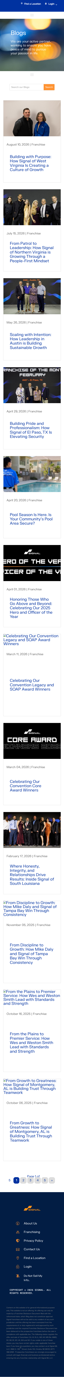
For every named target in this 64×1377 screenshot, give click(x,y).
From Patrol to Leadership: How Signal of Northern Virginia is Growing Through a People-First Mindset (32, 252)
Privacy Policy (33, 1241)
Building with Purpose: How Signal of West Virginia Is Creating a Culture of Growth (30, 163)
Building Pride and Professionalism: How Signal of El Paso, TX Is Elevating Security (31, 430)
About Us (30, 1223)
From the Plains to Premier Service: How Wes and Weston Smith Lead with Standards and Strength (31, 1042)
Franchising (32, 1232)
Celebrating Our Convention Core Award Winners (25, 786)
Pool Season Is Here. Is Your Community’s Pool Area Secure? (31, 519)
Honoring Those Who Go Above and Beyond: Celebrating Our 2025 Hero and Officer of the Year (31, 608)
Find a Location (32, 3)
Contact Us (32, 1249)
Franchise (38, 145)
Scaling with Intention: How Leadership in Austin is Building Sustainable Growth (30, 341)
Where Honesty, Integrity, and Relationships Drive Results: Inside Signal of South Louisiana (32, 875)
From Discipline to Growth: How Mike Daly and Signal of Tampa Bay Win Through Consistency (31, 954)
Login (51, 3)
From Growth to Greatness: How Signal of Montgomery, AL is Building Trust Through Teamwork (31, 1132)
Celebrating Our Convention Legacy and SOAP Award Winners (32, 685)
